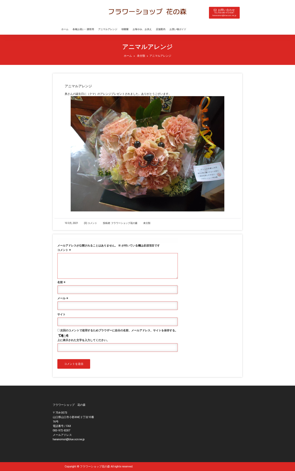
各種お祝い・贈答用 (83, 29)
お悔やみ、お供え (142, 29)
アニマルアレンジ (107, 29)
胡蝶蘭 (125, 29)
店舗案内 (160, 29)
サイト (61, 314)
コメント (64, 250)
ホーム (64, 29)
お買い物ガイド (178, 29)
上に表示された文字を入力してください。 (83, 340)
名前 (61, 282)
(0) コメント (90, 223)
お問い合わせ (224, 12)
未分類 (141, 55)
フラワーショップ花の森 (124, 223)
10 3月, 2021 (71, 223)
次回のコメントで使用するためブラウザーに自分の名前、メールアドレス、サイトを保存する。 (119, 330)
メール (62, 298)
